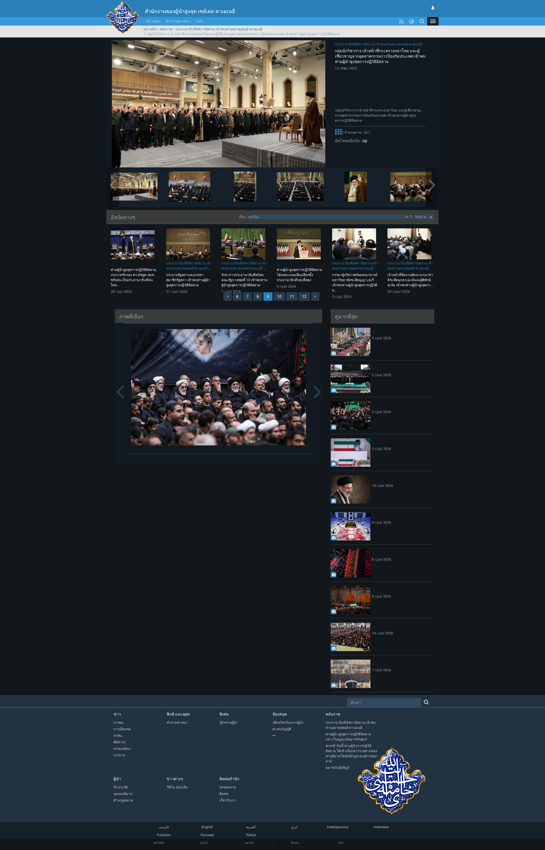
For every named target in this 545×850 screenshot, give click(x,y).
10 (279, 296)
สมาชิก (249, 842)
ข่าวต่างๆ (175, 779)
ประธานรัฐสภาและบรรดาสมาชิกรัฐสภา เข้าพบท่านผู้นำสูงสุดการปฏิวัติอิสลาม (188, 280)
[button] (433, 21)
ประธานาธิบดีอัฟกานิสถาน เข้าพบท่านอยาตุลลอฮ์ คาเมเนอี (218, 29)
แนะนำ (204, 842)
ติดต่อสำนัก (229, 779)
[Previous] (227, 296)
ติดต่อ (295, 842)
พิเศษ (224, 714)
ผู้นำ (117, 779)
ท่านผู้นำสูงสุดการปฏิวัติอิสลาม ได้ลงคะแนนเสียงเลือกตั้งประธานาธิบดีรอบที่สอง (299, 275)
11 (292, 296)
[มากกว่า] (338, 132)
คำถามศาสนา (178, 21)
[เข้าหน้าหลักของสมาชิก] (433, 7)
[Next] (315, 296)
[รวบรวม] (299, 735)
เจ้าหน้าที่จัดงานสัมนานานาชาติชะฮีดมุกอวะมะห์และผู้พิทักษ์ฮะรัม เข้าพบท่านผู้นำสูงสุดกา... (410, 280)
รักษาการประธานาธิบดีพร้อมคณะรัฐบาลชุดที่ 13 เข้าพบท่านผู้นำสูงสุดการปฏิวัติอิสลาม (244, 280)
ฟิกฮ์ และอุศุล (178, 714)
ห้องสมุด (279, 714)
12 (304, 296)
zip (363, 140)
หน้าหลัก (152, 21)
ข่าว (117, 714)
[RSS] (401, 21)
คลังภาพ (166, 29)
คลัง (199, 21)
